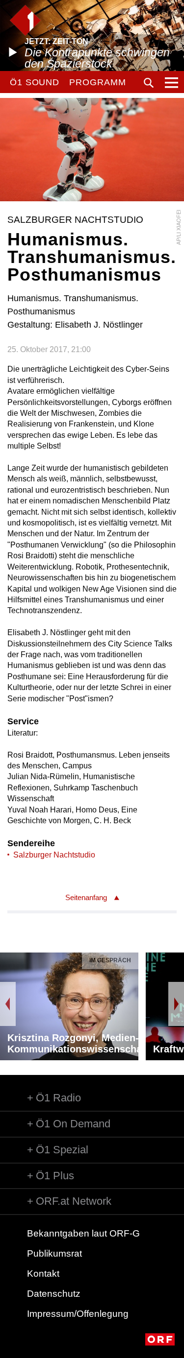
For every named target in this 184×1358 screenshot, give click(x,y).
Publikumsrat (54, 1253)
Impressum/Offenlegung (78, 1314)
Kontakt (43, 1273)
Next (176, 1004)
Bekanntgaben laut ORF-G (83, 1233)
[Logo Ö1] (25, 20)
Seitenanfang (86, 897)
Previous (8, 1004)
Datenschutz (53, 1293)
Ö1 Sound (34, 82)
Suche (149, 83)
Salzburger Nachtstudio (54, 855)
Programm (97, 82)
